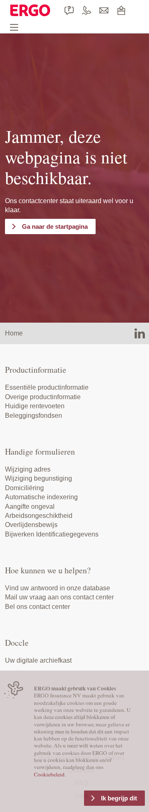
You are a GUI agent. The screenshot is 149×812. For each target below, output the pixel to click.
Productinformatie (35, 369)
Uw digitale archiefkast (38, 660)
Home (14, 333)
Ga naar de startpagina (55, 226)
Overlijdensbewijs (31, 524)
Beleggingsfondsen (33, 415)
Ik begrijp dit (119, 798)
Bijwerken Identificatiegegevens (52, 534)
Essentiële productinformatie (47, 387)
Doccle (17, 642)
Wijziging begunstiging (38, 478)
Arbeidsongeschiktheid (38, 515)
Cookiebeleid (49, 774)
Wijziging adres (27, 469)
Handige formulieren (40, 451)
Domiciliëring (24, 487)
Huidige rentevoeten (35, 406)
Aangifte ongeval (30, 506)
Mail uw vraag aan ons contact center (59, 597)
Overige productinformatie (43, 396)
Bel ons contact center (37, 606)
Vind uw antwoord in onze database (57, 588)
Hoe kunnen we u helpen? (48, 570)
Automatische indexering (41, 497)
